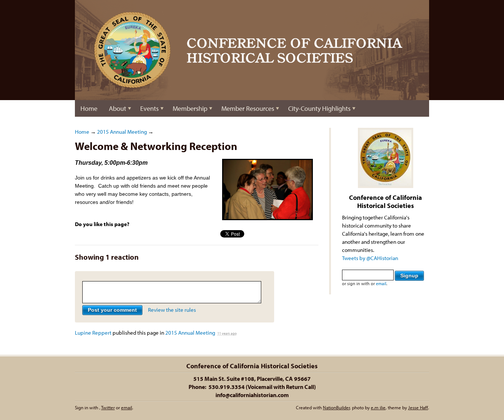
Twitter (108, 407)
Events (149, 108)
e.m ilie (378, 407)
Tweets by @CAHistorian (370, 258)
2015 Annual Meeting (122, 131)
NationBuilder (336, 407)
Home (88, 108)
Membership (190, 108)
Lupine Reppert (93, 332)
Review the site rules (172, 309)
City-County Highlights (319, 108)
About (117, 108)
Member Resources (247, 108)
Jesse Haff (418, 407)
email (381, 283)
